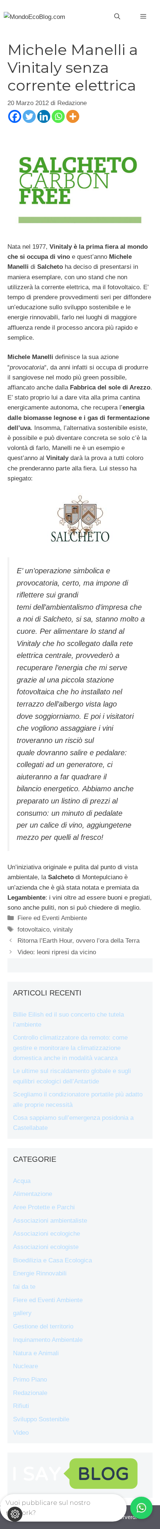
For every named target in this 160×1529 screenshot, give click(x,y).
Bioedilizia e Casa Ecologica (52, 1260)
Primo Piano (30, 1379)
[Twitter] (29, 116)
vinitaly (63, 929)
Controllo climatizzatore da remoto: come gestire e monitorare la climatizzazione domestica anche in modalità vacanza (70, 1047)
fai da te (24, 1286)
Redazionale (30, 1392)
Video (21, 1432)
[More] (72, 116)
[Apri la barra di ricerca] (117, 16)
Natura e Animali (36, 1353)
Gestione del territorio (43, 1326)
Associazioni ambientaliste (50, 1220)
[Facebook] (14, 116)
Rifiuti (21, 1405)
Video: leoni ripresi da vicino (56, 952)
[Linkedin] (43, 116)
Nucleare (25, 1366)
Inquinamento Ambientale (48, 1339)
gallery (22, 1313)
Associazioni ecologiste (46, 1247)
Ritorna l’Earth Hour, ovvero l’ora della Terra (78, 940)
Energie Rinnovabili (40, 1273)
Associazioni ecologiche (46, 1233)
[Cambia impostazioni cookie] (14, 1514)
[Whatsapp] (58, 116)
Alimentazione (32, 1193)
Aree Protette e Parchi (44, 1207)
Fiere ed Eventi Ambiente (52, 918)
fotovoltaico (33, 929)
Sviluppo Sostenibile (41, 1419)
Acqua (22, 1180)
